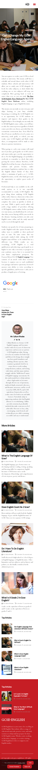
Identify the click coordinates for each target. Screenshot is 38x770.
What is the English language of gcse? (17, 457)
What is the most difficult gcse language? (23, 708)
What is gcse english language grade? (21, 654)
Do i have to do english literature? (13, 549)
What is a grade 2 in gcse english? (13, 598)
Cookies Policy (21, 763)
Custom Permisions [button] (14, 766)
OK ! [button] (30, 763)
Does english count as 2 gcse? (16, 507)
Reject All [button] (27, 766)
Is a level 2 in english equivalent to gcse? (21, 695)
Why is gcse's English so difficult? (22, 641)
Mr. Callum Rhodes (14, 43)
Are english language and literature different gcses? (23, 627)
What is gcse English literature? (21, 668)
